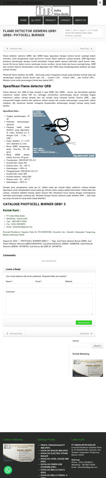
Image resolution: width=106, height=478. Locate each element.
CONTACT (66, 20)
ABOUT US (80, 20)
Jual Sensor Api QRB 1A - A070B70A (46, 246)
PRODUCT (51, 20)
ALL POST (36, 20)
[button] (8, 470)
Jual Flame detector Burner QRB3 (72, 241)
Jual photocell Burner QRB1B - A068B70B (61, 244)
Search (76, 341)
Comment (10, 292)
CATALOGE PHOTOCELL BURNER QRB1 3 (34, 204)
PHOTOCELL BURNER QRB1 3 (34, 241)
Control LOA (53, 77)
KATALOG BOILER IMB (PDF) (54, 450)
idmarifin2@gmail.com (34, 3)
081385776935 (12, 3)
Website (68, 281)
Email (39, 281)
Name (9, 281)
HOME (23, 20)
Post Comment (84, 322)
